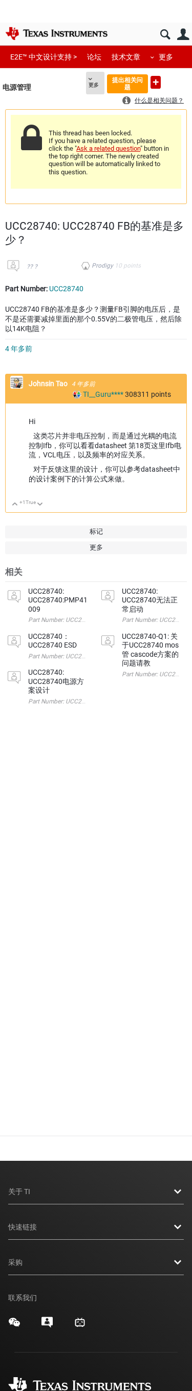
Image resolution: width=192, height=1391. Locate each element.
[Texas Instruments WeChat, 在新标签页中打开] (14, 1326)
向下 (40, 504)
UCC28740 (66, 289)
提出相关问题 (127, 83)
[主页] (56, 33)
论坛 (94, 57)
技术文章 (126, 57)
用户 (183, 35)
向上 (15, 504)
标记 (96, 531)
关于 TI (19, 1191)
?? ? (32, 266)
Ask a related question (108, 148)
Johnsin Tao (49, 383)
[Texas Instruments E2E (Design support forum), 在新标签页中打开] (47, 1326)
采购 (15, 1262)
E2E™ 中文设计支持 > (43, 57)
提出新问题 (156, 82)
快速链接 (22, 1227)
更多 (166, 57)
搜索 (165, 35)
